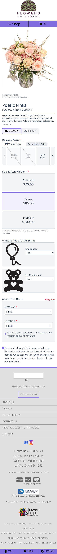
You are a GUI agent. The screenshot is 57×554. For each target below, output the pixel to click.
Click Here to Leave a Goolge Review (28, 502)
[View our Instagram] (31, 443)
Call (10, 551)
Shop (16, 24)
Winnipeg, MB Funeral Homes (20, 523)
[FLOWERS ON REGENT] (28, 16)
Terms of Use (49, 543)
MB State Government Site (41, 533)
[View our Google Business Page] (26, 443)
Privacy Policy (8, 543)
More (6, 124)
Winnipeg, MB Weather (13, 533)
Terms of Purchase (29, 543)
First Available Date (36, 144)
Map (29, 551)
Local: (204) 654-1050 (28, 465)
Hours (49, 551)
